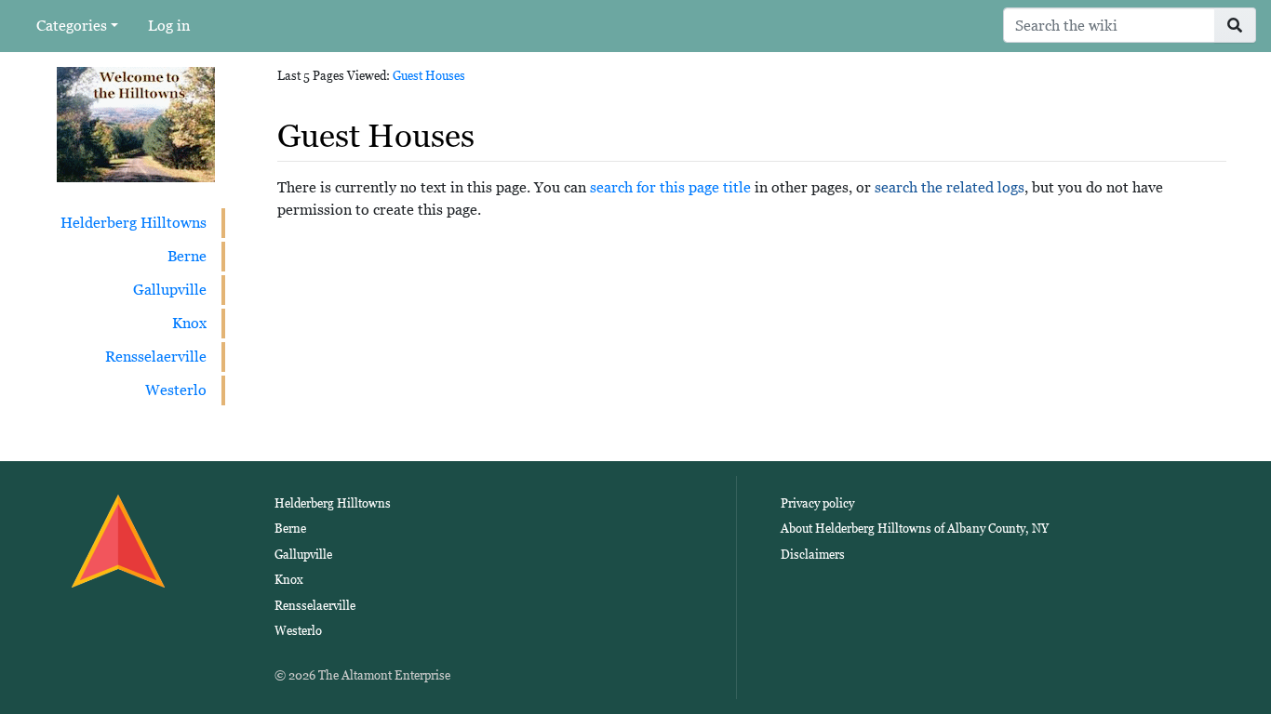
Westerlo (176, 390)
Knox (189, 323)
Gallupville (170, 289)
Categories (71, 25)
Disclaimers (813, 555)
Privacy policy (817, 503)
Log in (169, 25)
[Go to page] (1235, 25)
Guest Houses (429, 76)
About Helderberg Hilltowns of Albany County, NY (915, 529)
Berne (187, 256)
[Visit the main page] (136, 123)
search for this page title (670, 187)
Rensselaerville (156, 356)
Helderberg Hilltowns (133, 222)
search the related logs (949, 187)
